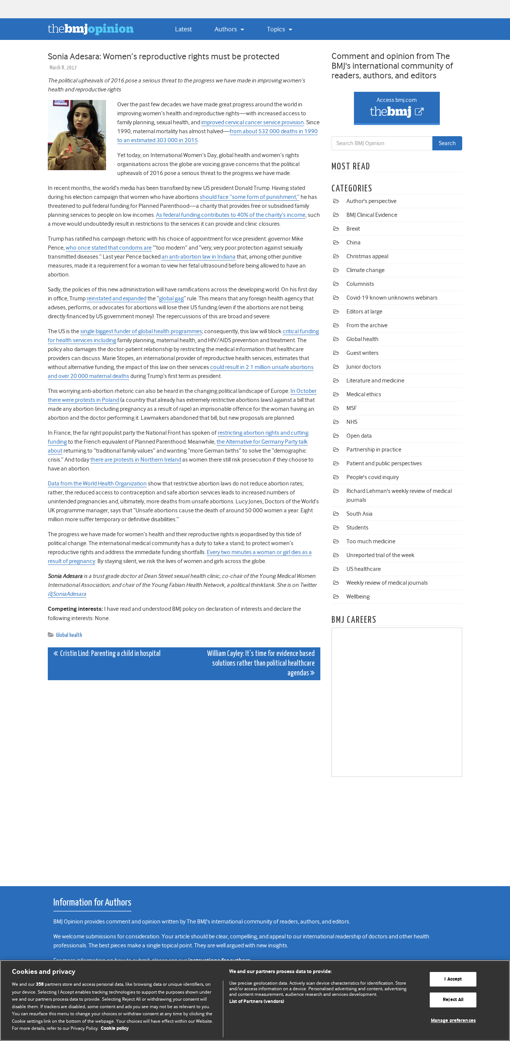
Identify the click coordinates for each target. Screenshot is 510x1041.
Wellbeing (358, 596)
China (353, 242)
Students (357, 527)
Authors (226, 29)
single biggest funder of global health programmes (141, 331)
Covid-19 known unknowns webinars (392, 297)
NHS (351, 422)
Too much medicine (370, 541)
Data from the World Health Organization (97, 483)
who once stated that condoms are (109, 247)
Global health (69, 635)
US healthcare (363, 569)
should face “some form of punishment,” (249, 197)
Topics (276, 29)
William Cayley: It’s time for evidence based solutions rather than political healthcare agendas (261, 663)
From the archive (367, 325)
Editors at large (364, 311)
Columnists (360, 284)
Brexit (353, 228)
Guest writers (362, 353)
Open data (359, 435)
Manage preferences (453, 1020)
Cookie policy (115, 1028)
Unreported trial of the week (380, 555)
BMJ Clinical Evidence (371, 215)
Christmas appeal (367, 256)
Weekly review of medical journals (387, 582)
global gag (171, 298)
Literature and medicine (375, 380)
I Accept (453, 979)
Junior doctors (363, 366)
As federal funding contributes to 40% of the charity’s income (230, 215)
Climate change (365, 270)
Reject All (453, 1000)
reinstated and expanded (116, 298)
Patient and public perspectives (384, 463)
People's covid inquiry (372, 477)
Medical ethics (363, 394)
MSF (351, 408)
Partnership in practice (373, 449)
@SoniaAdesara (67, 594)
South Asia (359, 513)
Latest (183, 29)
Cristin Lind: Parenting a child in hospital (109, 653)
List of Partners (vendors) (256, 1001)
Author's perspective (371, 201)
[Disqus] (184, 779)
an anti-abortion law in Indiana (199, 256)
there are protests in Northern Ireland (135, 459)
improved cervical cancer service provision (252, 122)
